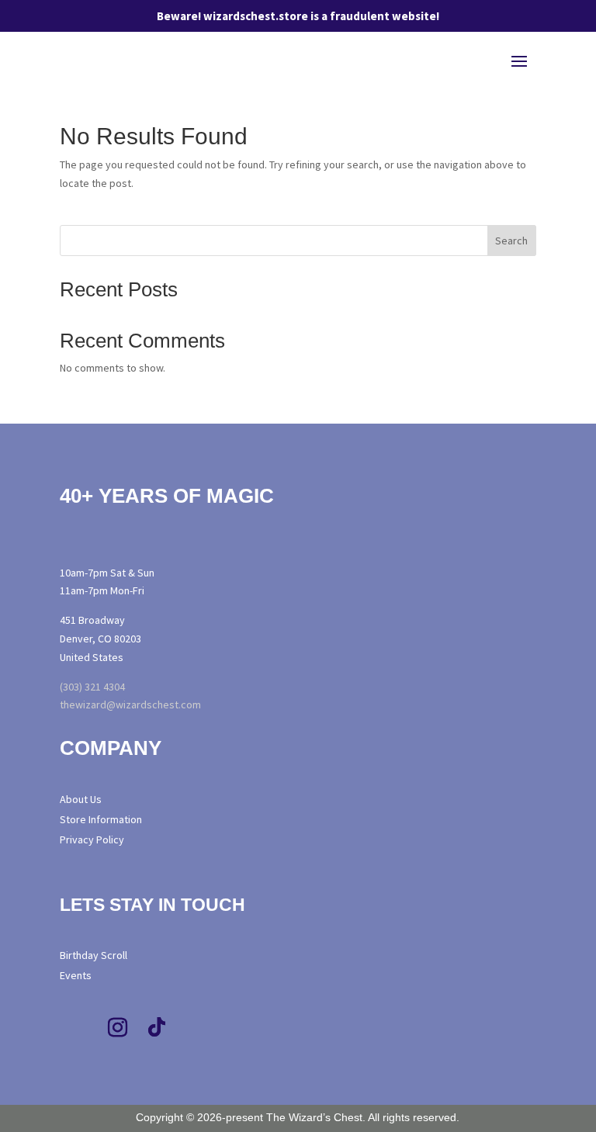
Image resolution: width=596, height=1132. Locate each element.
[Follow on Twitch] (195, 1028)
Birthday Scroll (93, 955)
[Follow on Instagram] (118, 1028)
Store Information (101, 819)
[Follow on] (227, 1028)
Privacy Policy (92, 839)
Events (76, 975)
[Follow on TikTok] (156, 1028)
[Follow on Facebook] (79, 1028)
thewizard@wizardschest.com (130, 704)
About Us (81, 799)
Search (511, 241)
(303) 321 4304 (92, 687)
